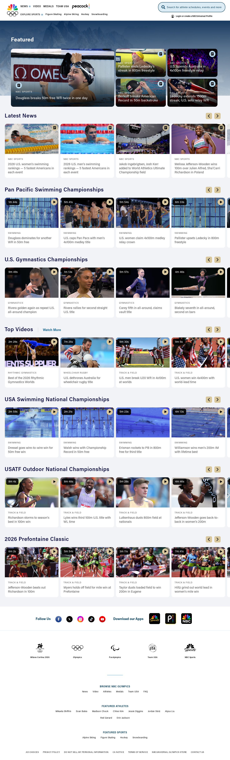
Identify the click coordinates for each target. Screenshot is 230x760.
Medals (119, 692)
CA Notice (118, 752)
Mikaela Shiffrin (63, 711)
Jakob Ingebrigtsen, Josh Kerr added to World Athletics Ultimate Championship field (142, 168)
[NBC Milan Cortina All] (12, 10)
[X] (69, 619)
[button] (25, 7)
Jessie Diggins (135, 711)
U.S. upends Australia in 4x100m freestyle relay (188, 69)
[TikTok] (91, 619)
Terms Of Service (138, 752)
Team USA (133, 692)
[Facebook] (58, 619)
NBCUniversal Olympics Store (169, 752)
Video (96, 692)
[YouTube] (102, 619)
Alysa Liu (170, 711)
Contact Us (197, 752)
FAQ (145, 692)
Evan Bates (81, 711)
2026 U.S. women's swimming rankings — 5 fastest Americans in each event (31, 168)
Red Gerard (106, 718)
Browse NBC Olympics (115, 687)
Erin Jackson (123, 718)
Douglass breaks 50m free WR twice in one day (52, 98)
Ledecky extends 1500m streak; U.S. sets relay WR (189, 98)
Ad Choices (32, 752)
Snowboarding (140, 738)
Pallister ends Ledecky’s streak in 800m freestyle (136, 69)
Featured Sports (115, 733)
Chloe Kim (118, 711)
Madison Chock (100, 711)
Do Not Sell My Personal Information (86, 752)
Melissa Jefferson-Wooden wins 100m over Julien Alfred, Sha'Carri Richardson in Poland (197, 168)
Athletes (107, 692)
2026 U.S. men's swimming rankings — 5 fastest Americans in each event (87, 168)
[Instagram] (80, 619)
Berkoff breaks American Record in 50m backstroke (138, 98)
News (85, 692)
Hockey (124, 738)
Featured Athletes (115, 706)
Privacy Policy (51, 752)
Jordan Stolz (154, 711)
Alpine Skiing (89, 738)
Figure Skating (108, 738)
